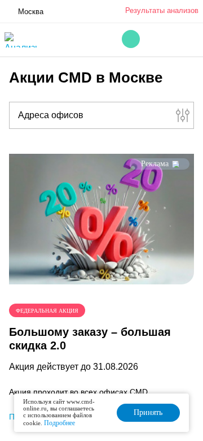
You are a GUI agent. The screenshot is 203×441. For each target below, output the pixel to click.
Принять (148, 412)
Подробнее (59, 423)
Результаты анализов (161, 10)
